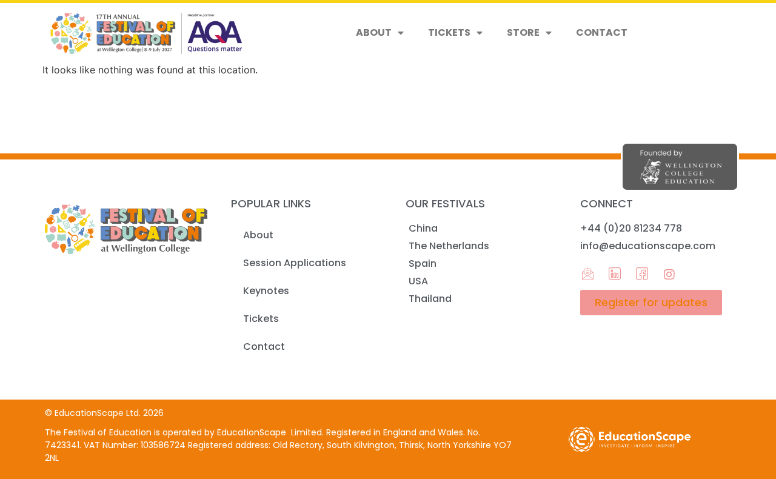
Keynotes (266, 291)
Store (523, 32)
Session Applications (294, 263)
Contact (601, 32)
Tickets (449, 32)
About (374, 32)
